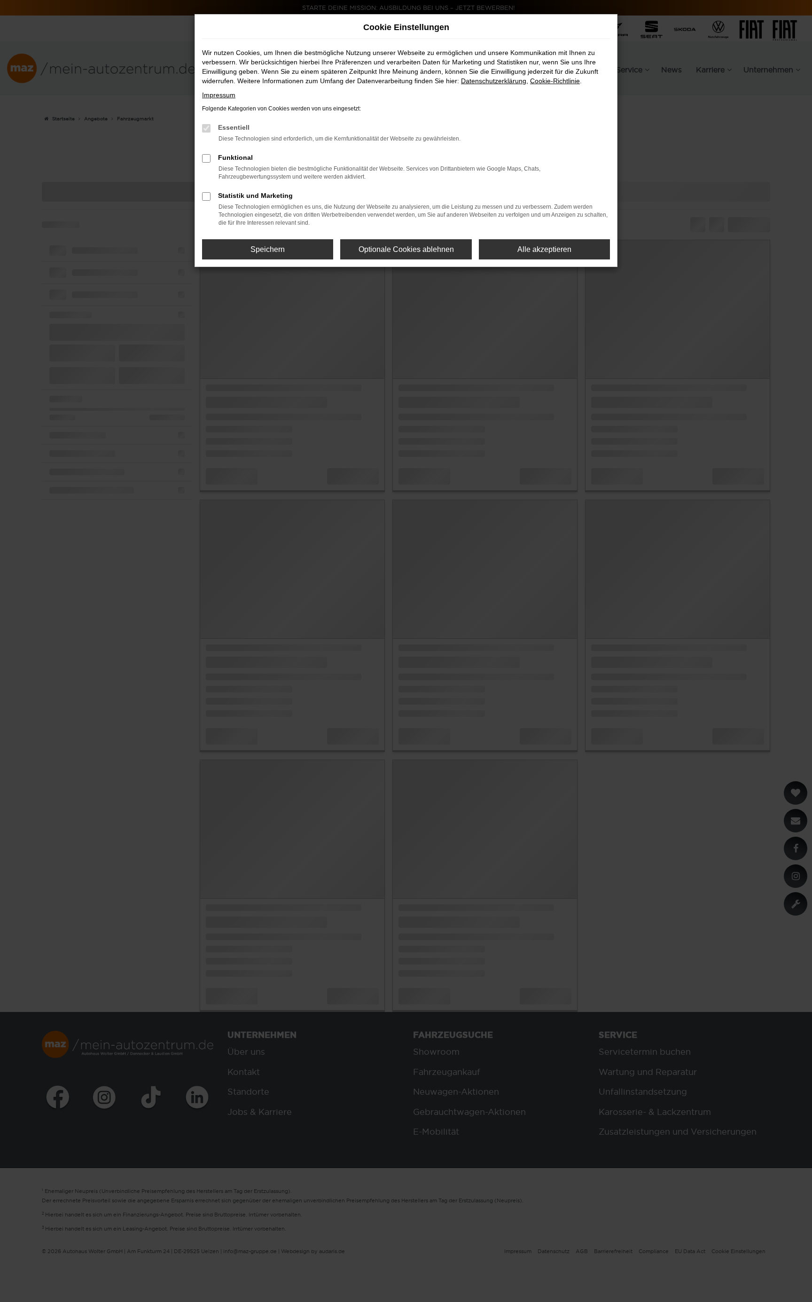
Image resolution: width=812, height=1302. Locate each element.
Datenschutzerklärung (493, 81)
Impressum (218, 95)
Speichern (267, 249)
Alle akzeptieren (544, 249)
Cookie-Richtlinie (555, 81)
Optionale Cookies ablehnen (406, 249)
